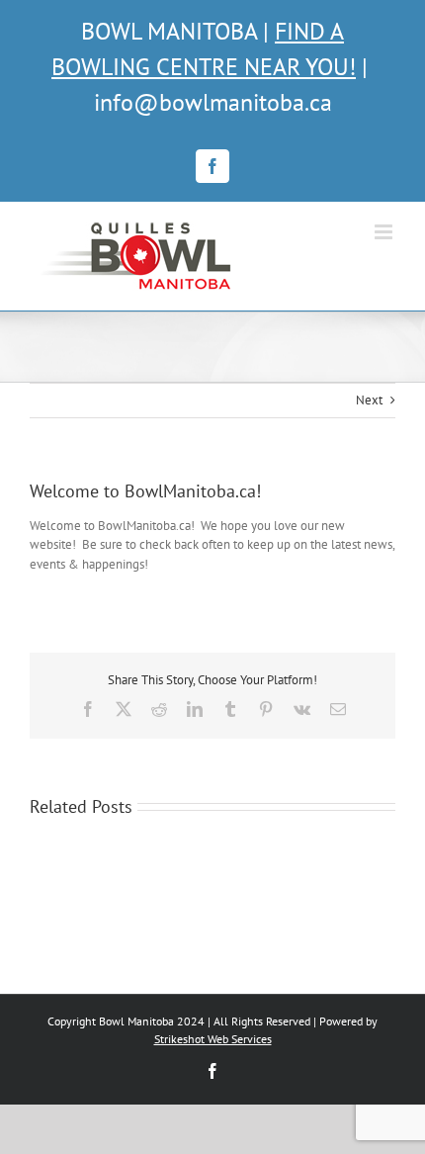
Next (369, 400)
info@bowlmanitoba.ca (213, 102)
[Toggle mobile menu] (385, 232)
